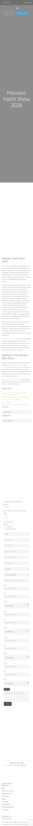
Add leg (6, 689)
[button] (17, 8)
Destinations (5, 796)
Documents (5, 810)
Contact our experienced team (11, 379)
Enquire (4, 799)
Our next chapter (7, 402)
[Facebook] (22, 8)
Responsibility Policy (8, 807)
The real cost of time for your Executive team (15, 404)
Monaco (19, 376)
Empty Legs (5, 785)
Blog (3, 788)
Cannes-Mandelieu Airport (15, 365)
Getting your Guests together (10, 399)
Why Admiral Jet (7, 793)
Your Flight (5, 801)
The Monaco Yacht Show (9, 339)
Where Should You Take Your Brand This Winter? (16, 397)
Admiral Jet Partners (8, 791)
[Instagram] (30, 8)
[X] (26, 8)
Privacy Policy (6, 804)
